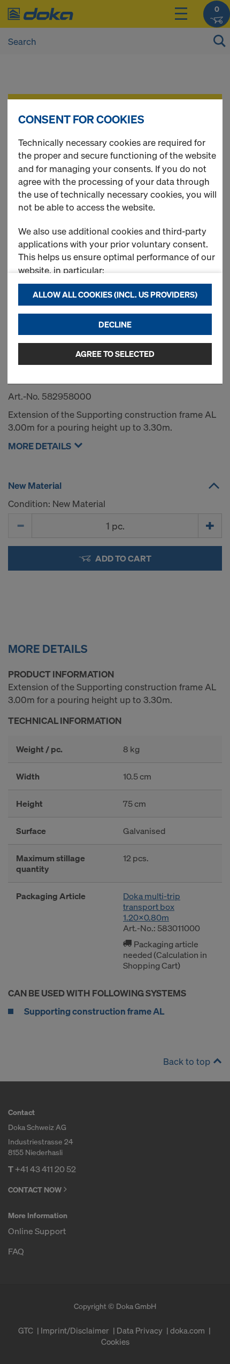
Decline (115, 324)
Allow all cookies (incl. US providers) (115, 294)
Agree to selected (115, 353)
